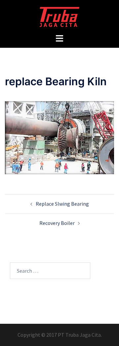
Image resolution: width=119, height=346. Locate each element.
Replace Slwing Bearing (62, 203)
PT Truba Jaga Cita (79, 334)
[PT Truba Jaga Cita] (60, 16)
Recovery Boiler (57, 223)
